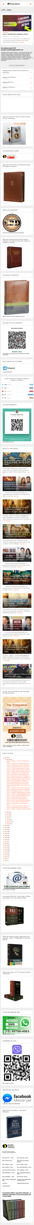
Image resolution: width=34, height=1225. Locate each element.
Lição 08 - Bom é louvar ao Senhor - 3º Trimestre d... (18, 776)
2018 (6, 839)
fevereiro (9, 821)
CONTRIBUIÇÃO (6, 1186)
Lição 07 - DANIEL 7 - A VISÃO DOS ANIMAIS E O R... (19, 794)
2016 (6, 843)
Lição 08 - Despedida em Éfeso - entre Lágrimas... (18, 782)
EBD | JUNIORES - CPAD (22, 1170)
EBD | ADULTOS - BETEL (22, 1157)
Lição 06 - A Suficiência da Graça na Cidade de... (17, 807)
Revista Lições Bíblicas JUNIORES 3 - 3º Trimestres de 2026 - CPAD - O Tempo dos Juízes (17, 626)
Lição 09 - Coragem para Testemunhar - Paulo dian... (18, 769)
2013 (6, 849)
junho (8, 814)
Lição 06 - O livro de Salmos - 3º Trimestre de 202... (18, 801)
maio (8, 816)
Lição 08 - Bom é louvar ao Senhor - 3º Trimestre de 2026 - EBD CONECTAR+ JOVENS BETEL (16, 534)
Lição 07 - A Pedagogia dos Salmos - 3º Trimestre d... (18, 791)
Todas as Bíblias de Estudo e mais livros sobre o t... (18, 783)
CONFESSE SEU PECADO (23, 1183)
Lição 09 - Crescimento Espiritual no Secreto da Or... (18, 766)
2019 (6, 837)
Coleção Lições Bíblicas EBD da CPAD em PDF (24, 1180)
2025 (6, 825)
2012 (6, 851)
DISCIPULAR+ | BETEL (22, 1176)
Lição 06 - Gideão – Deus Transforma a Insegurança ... (19, 800)
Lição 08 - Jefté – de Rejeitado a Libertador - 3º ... (18, 780)
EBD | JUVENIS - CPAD (7, 1167)
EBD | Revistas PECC (7, 1160)
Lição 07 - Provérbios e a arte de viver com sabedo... (18, 789)
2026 (6, 757)
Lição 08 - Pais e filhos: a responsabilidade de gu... (18, 774)
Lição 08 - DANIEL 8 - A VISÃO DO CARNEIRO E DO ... (19, 777)
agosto (8, 759)
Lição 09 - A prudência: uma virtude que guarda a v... (18, 763)
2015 (6, 845)
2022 (6, 831)
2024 (6, 827)
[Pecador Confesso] (13, 4)
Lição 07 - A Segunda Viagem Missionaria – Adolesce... (19, 792)
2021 (6, 833)
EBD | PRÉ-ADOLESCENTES (8, 1170)
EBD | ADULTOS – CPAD (7, 1157)
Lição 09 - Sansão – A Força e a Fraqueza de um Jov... (19, 771)
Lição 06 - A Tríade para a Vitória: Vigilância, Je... (18, 798)
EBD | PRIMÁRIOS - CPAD (8, 1172)
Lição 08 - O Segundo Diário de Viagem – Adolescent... (19, 779)
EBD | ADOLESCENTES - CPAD (24, 1167)
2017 (6, 841)
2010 (6, 854)
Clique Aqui (21, 42)
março (8, 819)
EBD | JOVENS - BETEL (22, 1164)
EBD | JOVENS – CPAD (7, 1164)
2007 (6, 860)
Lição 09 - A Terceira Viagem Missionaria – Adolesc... (18, 768)
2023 (6, 829)
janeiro (8, 823)
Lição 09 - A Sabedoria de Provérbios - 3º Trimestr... (18, 765)
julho (8, 812)
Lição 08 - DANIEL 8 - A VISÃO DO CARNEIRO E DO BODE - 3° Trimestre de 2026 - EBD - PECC (16, 510)
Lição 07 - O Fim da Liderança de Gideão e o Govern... (19, 795)
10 (5, 671)
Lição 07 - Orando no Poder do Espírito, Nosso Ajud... (18, 787)
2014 (6, 847)
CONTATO (4, 1183)
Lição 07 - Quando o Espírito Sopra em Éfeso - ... (17, 797)
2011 (6, 853)
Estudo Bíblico (5, 32)
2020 (6, 835)
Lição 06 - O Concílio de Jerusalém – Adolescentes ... (18, 806)
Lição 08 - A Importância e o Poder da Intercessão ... (18, 772)
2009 (6, 856)
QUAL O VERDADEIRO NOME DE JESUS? (15, 34)
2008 (6, 858)
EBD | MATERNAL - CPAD (8, 1176)
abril (8, 818)
